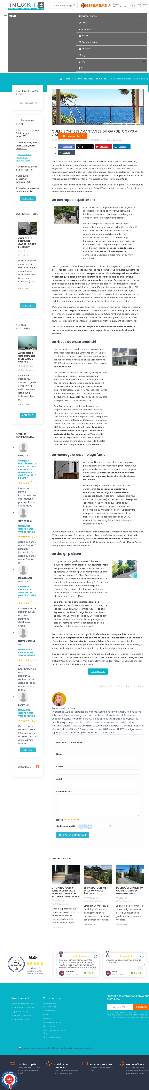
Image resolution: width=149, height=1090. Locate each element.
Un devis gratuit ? (73, 136)
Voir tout (27, 198)
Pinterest (104, 146)
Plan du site (49, 1026)
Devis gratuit (98, 671)
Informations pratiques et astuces (126, 686)
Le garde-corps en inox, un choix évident (96, 890)
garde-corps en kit (124, 307)
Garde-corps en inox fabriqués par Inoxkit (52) (27, 133)
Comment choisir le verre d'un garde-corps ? (27, 592)
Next (39, 261)
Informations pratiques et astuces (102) (23, 157)
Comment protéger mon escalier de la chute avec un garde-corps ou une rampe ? (27, 469)
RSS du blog (23, 767)
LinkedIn (122, 146)
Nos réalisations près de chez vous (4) (27, 190)
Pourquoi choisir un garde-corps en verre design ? (129, 890)
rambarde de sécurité (63, 165)
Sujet (59, 779)
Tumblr (66, 152)
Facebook (67, 146)
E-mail (59, 766)
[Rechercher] (74, 5)
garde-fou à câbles (128, 184)
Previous (16, 261)
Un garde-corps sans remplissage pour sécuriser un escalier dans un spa (65, 892)
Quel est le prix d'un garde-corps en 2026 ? (27, 243)
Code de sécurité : (66, 826)
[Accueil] (61, 78)
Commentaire (64, 791)
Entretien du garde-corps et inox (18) (27, 168)
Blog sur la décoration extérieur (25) (23, 178)
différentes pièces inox (63, 273)
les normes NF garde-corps (71, 393)
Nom (59, 754)
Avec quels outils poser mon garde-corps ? (26, 357)
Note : (59, 819)
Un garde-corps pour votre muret (26, 528)
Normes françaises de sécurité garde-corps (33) (26, 145)
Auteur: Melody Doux (63, 708)
